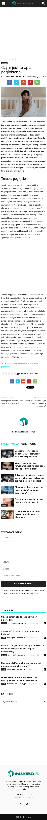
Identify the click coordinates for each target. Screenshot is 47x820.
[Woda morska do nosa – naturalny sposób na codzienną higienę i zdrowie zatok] (7, 466)
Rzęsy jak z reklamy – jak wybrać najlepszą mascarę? (35, 403)
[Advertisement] (23, 31)
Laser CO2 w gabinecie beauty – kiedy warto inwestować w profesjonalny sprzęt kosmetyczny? (22, 648)
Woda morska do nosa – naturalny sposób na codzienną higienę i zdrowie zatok (30, 466)
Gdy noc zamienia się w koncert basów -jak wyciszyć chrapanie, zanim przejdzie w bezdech (30, 478)
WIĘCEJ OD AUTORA (28, 444)
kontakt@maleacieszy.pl (23, 797)
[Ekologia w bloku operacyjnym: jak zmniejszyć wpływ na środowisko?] (7, 490)
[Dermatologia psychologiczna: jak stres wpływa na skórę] (7, 502)
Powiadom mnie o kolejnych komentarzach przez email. (24, 590)
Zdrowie (4, 63)
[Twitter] (26, 804)
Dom (3, 638)
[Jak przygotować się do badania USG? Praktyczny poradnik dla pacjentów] (7, 453)
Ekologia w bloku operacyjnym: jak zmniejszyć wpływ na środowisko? (29, 490)
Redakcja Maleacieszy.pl (15, 76)
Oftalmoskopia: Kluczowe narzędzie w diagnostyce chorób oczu (27, 514)
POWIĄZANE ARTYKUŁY (10, 444)
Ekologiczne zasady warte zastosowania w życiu (12, 402)
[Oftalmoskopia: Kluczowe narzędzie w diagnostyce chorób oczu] (7, 514)
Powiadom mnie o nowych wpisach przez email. (21, 593)
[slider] (8, 373)
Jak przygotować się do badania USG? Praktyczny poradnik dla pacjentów (27, 454)
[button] (43, 3)
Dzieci (4, 623)
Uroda (4, 655)
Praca (4, 684)
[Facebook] (20, 804)
